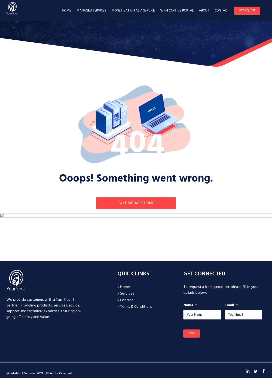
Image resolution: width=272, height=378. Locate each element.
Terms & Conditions (136, 307)
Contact (126, 300)
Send (191, 333)
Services (127, 293)
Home (125, 287)
